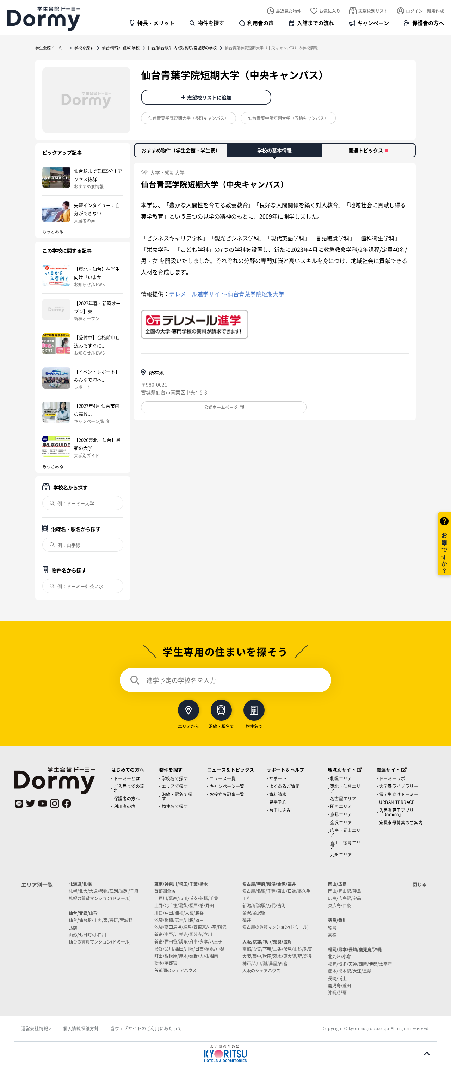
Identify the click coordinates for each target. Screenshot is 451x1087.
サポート (278, 778)
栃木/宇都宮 (165, 963)
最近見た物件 (288, 11)
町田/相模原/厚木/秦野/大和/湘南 (186, 956)
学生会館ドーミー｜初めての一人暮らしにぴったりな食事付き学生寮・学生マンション (43, 18)
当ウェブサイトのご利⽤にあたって (146, 1028)
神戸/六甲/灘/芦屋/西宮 (265, 963)
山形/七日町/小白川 (87, 935)
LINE (18, 803)
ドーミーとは (127, 778)
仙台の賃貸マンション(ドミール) (100, 942)
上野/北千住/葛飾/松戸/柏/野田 (184, 905)
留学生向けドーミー (399, 794)
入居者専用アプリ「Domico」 (396, 812)
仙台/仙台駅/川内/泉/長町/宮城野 (100, 920)
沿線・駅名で (221, 725)
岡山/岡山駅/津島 (344, 891)
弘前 (73, 927)
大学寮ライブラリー (399, 786)
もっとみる (52, 231)
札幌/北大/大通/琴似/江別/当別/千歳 (103, 891)
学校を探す (84, 47)
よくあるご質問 (284, 786)
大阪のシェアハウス (261, 970)
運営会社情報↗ (36, 1028)
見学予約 (278, 802)
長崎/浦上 (337, 978)
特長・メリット (155, 22)
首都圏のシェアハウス (175, 970)
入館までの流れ (315, 22)
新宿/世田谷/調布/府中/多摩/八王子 (188, 941)
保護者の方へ (428, 22)
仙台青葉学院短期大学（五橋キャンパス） (288, 118)
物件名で (254, 725)
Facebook (66, 803)
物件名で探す (175, 806)
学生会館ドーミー (50, 47)
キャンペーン (373, 22)
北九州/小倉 (339, 956)
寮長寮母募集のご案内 (401, 822)
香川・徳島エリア (345, 844)
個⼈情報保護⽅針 (81, 1028)
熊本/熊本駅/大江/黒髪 (349, 971)
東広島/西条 (339, 905)
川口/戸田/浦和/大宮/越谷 (179, 913)
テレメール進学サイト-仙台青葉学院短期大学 (226, 293)
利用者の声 (260, 22)
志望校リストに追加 (209, 97)
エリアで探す (175, 786)
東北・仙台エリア (345, 788)
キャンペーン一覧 (227, 786)
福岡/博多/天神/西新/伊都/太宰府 (360, 964)
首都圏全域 (164, 891)
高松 (332, 935)
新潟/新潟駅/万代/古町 (264, 905)
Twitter (30, 803)
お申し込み (280, 810)
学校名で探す (175, 778)
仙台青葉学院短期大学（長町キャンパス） (188, 118)
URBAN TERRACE (397, 802)
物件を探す (211, 22)
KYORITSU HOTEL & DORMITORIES (225, 1053)
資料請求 (278, 794)
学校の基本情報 (274, 150)
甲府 (246, 898)
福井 (246, 920)
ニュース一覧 (223, 778)
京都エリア (341, 814)
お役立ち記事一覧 (227, 794)
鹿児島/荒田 (339, 985)
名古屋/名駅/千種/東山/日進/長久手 (276, 891)
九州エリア (341, 854)
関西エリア (341, 806)
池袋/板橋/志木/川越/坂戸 (179, 920)
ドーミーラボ (392, 778)
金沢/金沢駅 (253, 913)
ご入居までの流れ (129, 788)
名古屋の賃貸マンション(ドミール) (275, 927)
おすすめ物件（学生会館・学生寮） (180, 150)
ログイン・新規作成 (425, 11)
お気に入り (329, 11)
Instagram (54, 803)
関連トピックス (365, 150)
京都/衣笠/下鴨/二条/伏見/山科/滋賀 (277, 949)
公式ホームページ (221, 407)
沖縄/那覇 (337, 992)
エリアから (188, 725)
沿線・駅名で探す (177, 796)
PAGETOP (427, 1053)
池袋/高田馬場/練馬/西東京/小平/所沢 (190, 927)
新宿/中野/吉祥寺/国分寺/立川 (183, 934)
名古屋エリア (343, 798)
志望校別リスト (373, 11)
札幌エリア (341, 778)
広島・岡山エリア (345, 832)
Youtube (42, 803)
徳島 (332, 927)
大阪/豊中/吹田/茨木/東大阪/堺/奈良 (277, 956)
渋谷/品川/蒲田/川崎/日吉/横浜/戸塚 (189, 949)
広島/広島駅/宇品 (344, 898)
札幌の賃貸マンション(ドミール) (100, 898)
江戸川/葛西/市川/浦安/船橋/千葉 (186, 898)
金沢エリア (341, 822)
